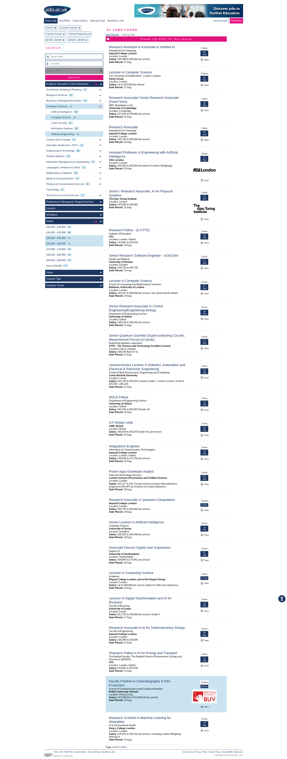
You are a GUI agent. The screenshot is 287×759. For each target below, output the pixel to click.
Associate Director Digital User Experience (139, 547)
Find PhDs (64, 20)
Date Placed (112, 34)
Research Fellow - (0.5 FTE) (129, 230)
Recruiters (236, 20)
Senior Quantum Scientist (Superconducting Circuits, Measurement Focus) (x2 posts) (147, 337)
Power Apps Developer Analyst (131, 471)
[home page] (57, 11)
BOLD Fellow (118, 397)
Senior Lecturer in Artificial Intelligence (136, 522)
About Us (58, 756)
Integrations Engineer (124, 446)
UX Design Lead (121, 422)
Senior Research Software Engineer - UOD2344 (143, 255)
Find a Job (50, 20)
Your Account (220, 20)
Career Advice (80, 20)
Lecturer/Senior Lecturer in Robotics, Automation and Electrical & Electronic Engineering (147, 367)
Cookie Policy (215, 752)
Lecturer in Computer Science (130, 72)
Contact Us (68, 756)
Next (124, 747)
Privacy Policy (201, 752)
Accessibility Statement (232, 752)
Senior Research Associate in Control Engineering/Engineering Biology (136, 308)
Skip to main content (12, 2)
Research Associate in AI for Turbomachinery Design (147, 628)
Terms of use (188, 752)
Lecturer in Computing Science (131, 573)
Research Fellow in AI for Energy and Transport (143, 653)
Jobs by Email (97, 20)
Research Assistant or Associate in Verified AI (142, 47)
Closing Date (128, 34)
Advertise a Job (115, 20)
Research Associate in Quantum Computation (142, 500)
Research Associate (123, 127)
